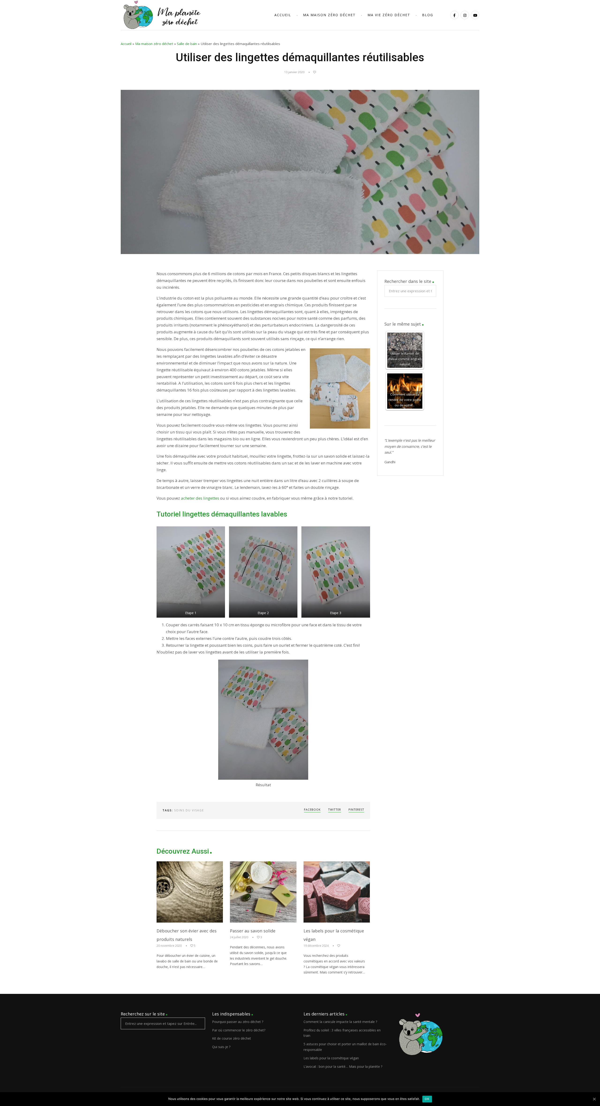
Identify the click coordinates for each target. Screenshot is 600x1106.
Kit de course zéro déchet (231, 1038)
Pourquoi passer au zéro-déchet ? (237, 1021)
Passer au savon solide (252, 931)
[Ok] (594, 1099)
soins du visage (189, 810)
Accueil (282, 15)
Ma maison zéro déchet (154, 43)
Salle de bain (187, 43)
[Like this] (312, 72)
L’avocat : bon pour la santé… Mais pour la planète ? (343, 1066)
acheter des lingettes (200, 498)
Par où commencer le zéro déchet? (238, 1030)
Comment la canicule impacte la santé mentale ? (340, 1021)
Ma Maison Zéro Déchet (329, 15)
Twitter (334, 810)
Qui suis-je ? (221, 1047)
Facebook (312, 810)
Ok (427, 1099)
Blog (427, 15)
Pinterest (356, 810)
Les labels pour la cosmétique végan (331, 1058)
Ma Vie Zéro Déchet (389, 15)
